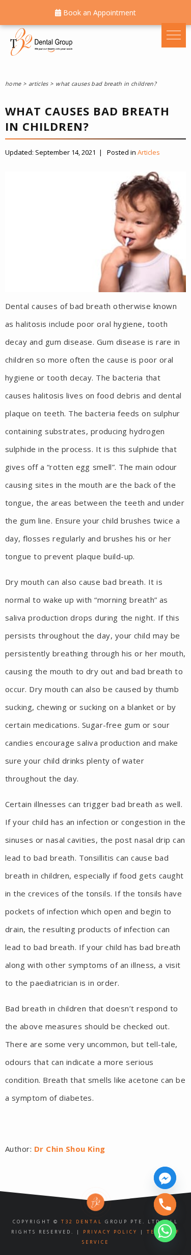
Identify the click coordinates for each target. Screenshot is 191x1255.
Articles (149, 152)
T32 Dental (81, 1221)
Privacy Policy (110, 1231)
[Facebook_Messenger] (165, 1178)
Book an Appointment (98, 12)
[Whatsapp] (165, 1231)
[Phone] (165, 1204)
